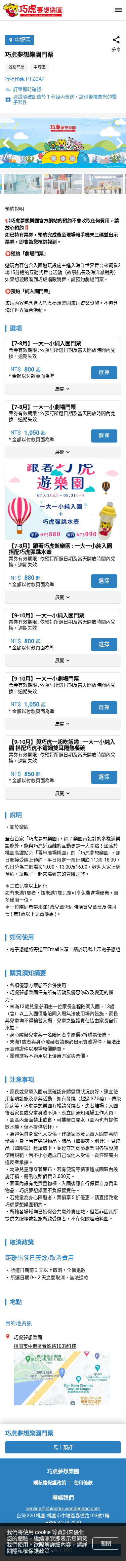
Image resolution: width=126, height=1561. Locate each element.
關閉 (106, 1543)
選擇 (104, 372)
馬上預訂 (63, 1447)
